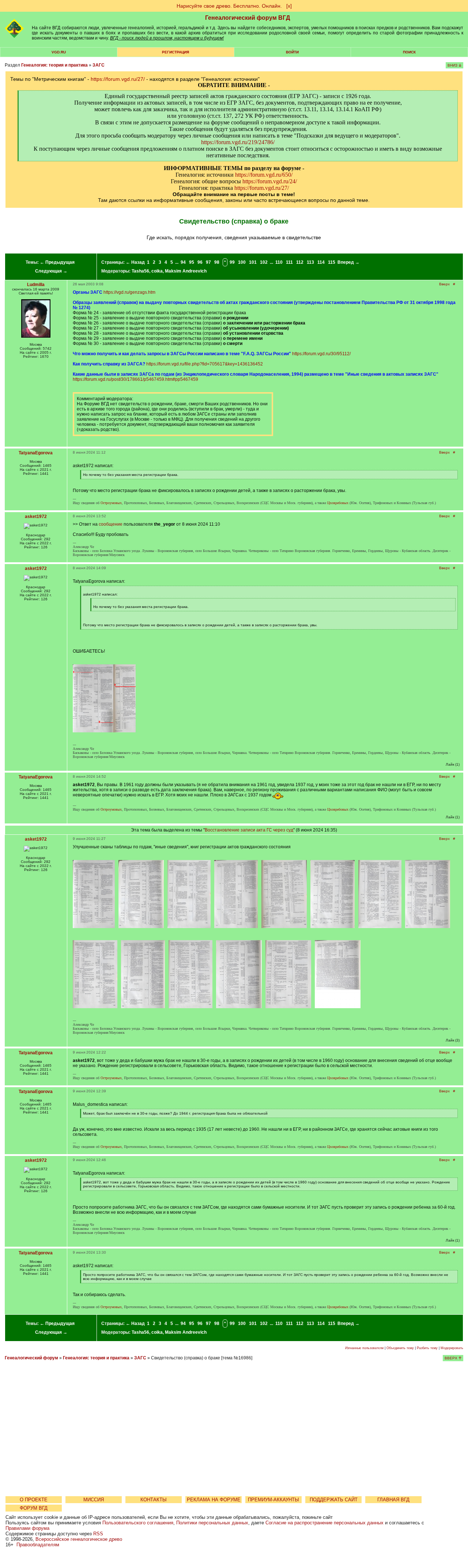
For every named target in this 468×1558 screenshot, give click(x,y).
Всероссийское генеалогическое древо (78, 1539)
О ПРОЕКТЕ (34, 1499)
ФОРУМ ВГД (34, 1508)
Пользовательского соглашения (137, 1522)
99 (232, 262)
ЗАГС (99, 65)
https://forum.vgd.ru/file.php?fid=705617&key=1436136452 (204, 364)
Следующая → (51, 271)
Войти (292, 52)
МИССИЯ (93, 1499)
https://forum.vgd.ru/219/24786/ (238, 142)
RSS (98, 1533)
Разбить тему (427, 1348)
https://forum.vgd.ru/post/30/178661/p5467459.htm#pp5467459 (135, 379)
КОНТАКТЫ (153, 1499)
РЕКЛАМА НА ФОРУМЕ (214, 1499)
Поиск (409, 52)
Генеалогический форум (31, 1357)
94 (183, 262)
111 (289, 262)
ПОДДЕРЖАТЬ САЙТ (334, 1499)
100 (242, 262)
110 (279, 262)
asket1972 (36, 516)
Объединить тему (400, 1348)
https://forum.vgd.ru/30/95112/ (321, 353)
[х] (289, 6)
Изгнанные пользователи (364, 1348)
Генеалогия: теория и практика (54, 65)
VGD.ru (59, 52)
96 (200, 262)
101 (253, 262)
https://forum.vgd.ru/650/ (263, 175)
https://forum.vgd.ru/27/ (118, 79)
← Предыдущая (57, 262)
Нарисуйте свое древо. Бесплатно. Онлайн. (229, 6)
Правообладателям (37, 1544)
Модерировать (452, 1348)
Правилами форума (27, 1528)
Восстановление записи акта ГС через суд (249, 830)
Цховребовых (337, 503)
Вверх (444, 284)
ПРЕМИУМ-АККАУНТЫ (273, 1499)
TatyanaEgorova (36, 452)
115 (331, 262)
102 (264, 262)
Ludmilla (36, 284)
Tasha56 (140, 271)
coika (157, 271)
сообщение (110, 524)
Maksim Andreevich (186, 271)
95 (191, 262)
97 (208, 262)
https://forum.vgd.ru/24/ (269, 181)
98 (216, 262)
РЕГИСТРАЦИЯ (175, 52)
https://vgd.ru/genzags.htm (129, 292)
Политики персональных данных (212, 1522)
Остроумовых (111, 503)
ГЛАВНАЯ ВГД (393, 1499)
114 (321, 262)
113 (310, 262)
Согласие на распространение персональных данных (324, 1522)
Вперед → (348, 262)
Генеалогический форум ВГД (247, 18)
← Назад (135, 262)
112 (299, 262)
